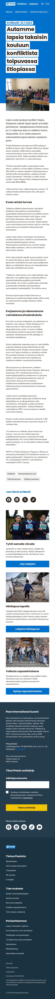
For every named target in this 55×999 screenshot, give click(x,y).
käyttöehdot (28, 798)
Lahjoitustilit (10, 972)
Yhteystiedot (11, 870)
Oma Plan (9, 963)
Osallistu (22, 3)
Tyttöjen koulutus (31, 479)
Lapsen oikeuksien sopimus (17, 926)
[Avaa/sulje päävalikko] (48, 4)
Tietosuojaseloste (12, 968)
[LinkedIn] (17, 499)
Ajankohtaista (21, 12)
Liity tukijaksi (27, 563)
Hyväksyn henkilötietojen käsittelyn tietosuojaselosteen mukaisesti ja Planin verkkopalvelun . (26, 795)
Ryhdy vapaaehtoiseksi (27, 691)
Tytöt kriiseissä (14, 479)
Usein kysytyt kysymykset (16, 866)
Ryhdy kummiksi (12, 898)
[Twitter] (25, 499)
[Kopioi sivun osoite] (33, 499)
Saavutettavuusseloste (15, 953)
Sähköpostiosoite (17, 778)
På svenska (10, 875)
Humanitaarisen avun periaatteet (19, 931)
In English (10, 880)
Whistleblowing (12, 949)
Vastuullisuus (11, 944)
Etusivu (9, 12)
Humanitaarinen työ (27, 474)
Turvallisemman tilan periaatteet (19, 940)
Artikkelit (11, 474)
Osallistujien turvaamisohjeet (17, 935)
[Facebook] (9, 499)
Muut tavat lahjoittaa (14, 903)
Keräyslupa (10, 976)
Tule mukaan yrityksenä (15, 912)
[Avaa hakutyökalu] (46, 4)
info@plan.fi (20, 749)
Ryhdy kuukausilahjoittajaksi (17, 894)
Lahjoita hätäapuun (27, 629)
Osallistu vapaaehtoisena (16, 907)
